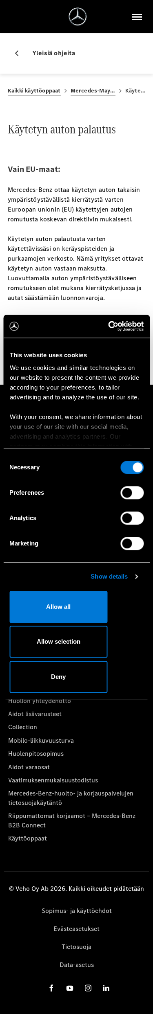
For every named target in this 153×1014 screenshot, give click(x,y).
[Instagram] (88, 988)
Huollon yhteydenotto (39, 700)
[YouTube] (70, 988)
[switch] (132, 492)
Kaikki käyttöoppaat (34, 91)
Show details (109, 576)
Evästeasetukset (76, 928)
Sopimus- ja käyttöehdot (77, 910)
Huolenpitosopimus (36, 753)
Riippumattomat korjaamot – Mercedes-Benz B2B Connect (71, 820)
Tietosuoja (76, 946)
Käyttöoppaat (27, 838)
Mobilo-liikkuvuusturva (41, 740)
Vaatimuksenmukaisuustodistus (53, 780)
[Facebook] (51, 988)
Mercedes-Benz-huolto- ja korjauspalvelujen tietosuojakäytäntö (70, 798)
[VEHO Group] (78, 16)
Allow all (58, 606)
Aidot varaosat (29, 767)
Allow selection (58, 641)
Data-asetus (77, 964)
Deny (58, 676)
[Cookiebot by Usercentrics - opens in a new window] (109, 326)
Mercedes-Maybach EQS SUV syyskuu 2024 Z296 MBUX (93, 91)
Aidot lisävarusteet (35, 714)
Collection (22, 727)
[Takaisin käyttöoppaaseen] (20, 53)
